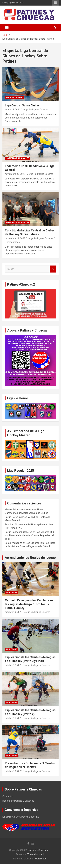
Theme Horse (34, 854)
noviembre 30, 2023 (15, 174)
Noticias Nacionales (17, 158)
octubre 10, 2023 (13, 771)
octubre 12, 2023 (13, 665)
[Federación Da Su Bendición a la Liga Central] (30, 145)
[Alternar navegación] (6, 27)
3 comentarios (12, 242)
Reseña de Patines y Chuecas (18, 800)
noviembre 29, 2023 (15, 238)
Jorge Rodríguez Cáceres (35, 109)
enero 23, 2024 (12, 109)
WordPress (41, 858)
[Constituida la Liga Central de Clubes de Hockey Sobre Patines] (30, 209)
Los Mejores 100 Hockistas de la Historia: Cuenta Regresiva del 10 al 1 (29, 535)
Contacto (7, 796)
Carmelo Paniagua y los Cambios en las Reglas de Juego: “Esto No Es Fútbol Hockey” (29, 604)
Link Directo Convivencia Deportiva (20, 816)
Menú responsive (55, 3)
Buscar (53, 269)
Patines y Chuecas (38, 850)
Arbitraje (11, 592)
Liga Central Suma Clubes (22, 105)
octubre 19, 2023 (13, 612)
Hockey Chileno (14, 97)
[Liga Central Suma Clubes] (30, 84)
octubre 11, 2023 (13, 718)
